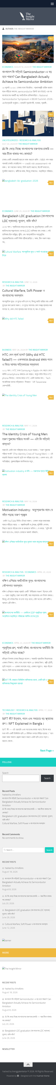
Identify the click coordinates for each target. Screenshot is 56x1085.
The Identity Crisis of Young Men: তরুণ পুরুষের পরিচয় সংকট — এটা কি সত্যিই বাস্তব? (26, 439)
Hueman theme (42, 1076)
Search (5, 773)
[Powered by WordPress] (18, 1076)
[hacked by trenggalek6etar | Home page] (28, 16)
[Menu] (52, 3)
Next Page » (47, 750)
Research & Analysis (30, 140)
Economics (7, 67)
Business (6, 350)
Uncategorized (10, 140)
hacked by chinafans (11, 794)
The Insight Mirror (42, 67)
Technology (8, 710)
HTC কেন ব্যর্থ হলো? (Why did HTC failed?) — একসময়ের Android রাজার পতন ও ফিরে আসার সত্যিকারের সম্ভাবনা (27, 359)
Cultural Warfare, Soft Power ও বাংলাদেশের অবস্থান (23, 823)
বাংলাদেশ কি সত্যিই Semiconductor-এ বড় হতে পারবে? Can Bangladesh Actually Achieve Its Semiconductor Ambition (27, 77)
